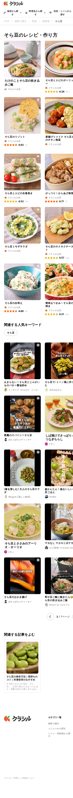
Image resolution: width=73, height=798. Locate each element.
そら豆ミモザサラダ (16, 246)
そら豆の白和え (14, 302)
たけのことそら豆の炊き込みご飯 (22, 82)
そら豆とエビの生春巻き (19, 193)
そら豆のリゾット (15, 136)
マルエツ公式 (14, 89)
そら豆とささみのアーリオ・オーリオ (21, 545)
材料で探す (53, 723)
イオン (52, 444)
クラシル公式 (55, 88)
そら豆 (11, 332)
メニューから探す (57, 728)
